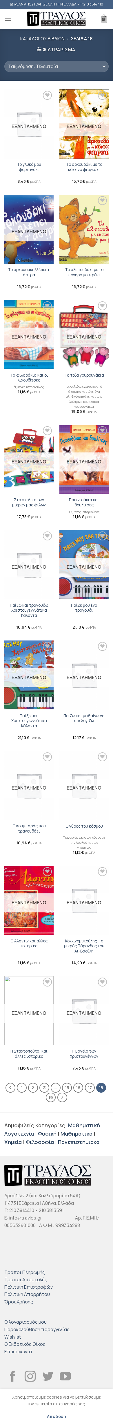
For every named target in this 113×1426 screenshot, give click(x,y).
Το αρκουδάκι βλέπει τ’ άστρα (29, 272)
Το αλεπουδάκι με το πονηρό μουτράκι (84, 272)
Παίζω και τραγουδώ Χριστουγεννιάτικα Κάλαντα (29, 610)
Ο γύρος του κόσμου (84, 826)
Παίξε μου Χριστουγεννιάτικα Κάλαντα (29, 720)
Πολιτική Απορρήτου (27, 1294)
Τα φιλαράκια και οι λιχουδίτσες (29, 378)
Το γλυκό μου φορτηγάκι (29, 167)
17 (90, 1087)
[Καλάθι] (104, 18)
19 (50, 1097)
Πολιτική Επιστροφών (28, 1287)
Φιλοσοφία (40, 1141)
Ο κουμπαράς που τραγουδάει (29, 829)
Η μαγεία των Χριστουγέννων (84, 1054)
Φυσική (47, 1133)
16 (78, 1087)
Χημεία (13, 1141)
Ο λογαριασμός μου (25, 1322)
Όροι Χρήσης (18, 1302)
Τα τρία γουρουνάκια (84, 375)
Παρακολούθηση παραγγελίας (37, 1329)
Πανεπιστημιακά (78, 1141)
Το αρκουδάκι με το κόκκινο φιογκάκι (84, 167)
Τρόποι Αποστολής (25, 1279)
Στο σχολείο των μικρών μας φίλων (29, 502)
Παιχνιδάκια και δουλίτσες (84, 502)
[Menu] (7, 19)
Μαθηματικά (76, 1133)
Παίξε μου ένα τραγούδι (84, 608)
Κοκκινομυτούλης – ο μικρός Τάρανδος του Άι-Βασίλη (84, 946)
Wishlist (12, 1337)
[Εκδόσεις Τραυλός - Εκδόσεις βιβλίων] (56, 19)
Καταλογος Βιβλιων (42, 38)
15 (67, 1087)
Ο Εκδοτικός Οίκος (24, 1344)
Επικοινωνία (18, 1351)
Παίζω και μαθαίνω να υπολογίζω (84, 718)
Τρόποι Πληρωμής (24, 1272)
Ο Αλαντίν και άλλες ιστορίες (29, 944)
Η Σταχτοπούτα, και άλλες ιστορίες (29, 1054)
